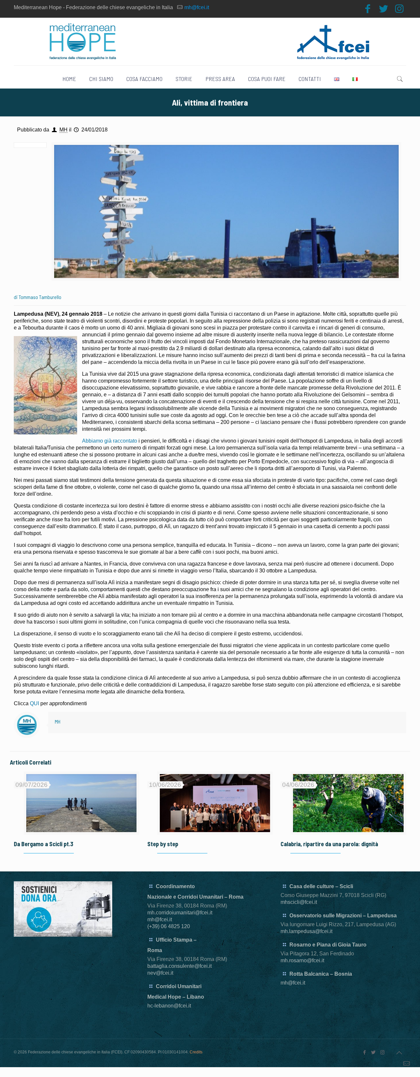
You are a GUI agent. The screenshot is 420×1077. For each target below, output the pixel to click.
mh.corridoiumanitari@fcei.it (179, 912)
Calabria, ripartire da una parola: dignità (329, 844)
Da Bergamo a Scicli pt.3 (43, 844)
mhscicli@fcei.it (299, 902)
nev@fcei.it (160, 973)
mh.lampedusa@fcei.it (306, 931)
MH (63, 129)
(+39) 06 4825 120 (168, 926)
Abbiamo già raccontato (109, 441)
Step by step (162, 844)
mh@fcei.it (196, 7)
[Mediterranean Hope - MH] (210, 41)
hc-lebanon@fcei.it (169, 1005)
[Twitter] (383, 8)
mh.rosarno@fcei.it (302, 960)
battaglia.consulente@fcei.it (179, 966)
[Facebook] (368, 8)
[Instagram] (399, 8)
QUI (34, 703)
